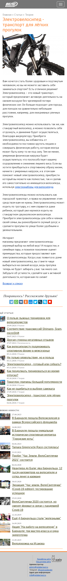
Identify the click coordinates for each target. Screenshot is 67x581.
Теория (29, 14)
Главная (7, 14)
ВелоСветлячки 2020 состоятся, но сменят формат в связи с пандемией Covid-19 (35, 505)
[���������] (21, 302)
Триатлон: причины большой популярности (34, 381)
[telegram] (11, 302)
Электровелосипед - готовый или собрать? (34, 364)
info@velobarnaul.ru (37, 575)
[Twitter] (35, 302)
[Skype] (45, 302)
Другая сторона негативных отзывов (30, 339)
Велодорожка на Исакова (28, 543)
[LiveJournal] (40, 302)
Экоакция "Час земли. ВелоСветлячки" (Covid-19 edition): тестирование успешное (36, 489)
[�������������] (26, 302)
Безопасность (24, 343)
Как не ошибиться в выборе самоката (31, 388)
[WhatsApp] (16, 302)
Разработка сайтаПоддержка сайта (43, 560)
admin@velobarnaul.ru (38, 567)
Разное (21, 326)
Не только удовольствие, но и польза (30, 357)
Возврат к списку (13, 283)
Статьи (18, 14)
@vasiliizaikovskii (45, 570)
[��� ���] (31, 302)
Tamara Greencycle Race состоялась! (35, 447)
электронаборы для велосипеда (34, 187)
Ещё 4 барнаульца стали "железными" (36, 518)
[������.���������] (50, 302)
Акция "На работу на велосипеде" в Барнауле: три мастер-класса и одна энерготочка (35, 531)
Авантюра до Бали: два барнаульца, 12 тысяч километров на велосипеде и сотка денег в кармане (37, 472)
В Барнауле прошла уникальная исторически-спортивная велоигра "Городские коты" (34, 434)
